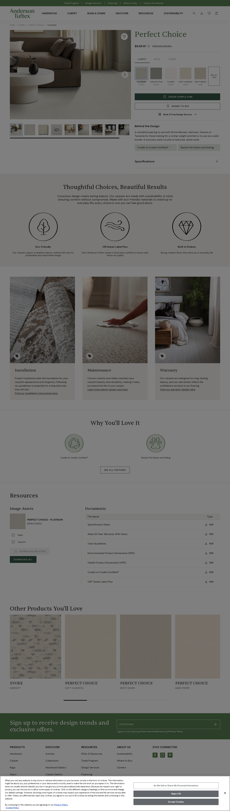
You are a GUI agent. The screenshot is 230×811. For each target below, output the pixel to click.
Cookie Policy (12, 807)
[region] (115, 793)
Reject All (176, 793)
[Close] (225, 793)
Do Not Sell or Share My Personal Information (176, 785)
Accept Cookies (176, 802)
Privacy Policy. (61, 805)
